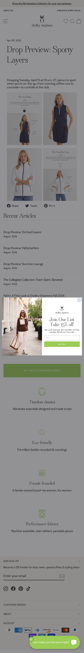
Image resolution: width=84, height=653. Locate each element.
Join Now (62, 344)
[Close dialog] (79, 300)
